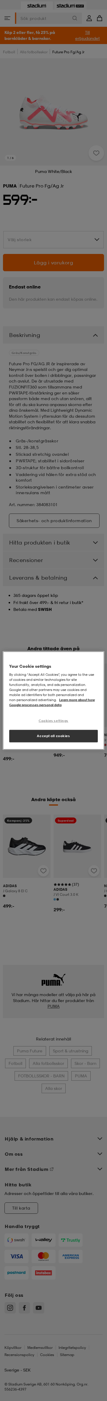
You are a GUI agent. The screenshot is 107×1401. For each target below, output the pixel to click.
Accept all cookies (53, 736)
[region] (53, 700)
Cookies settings (53, 721)
